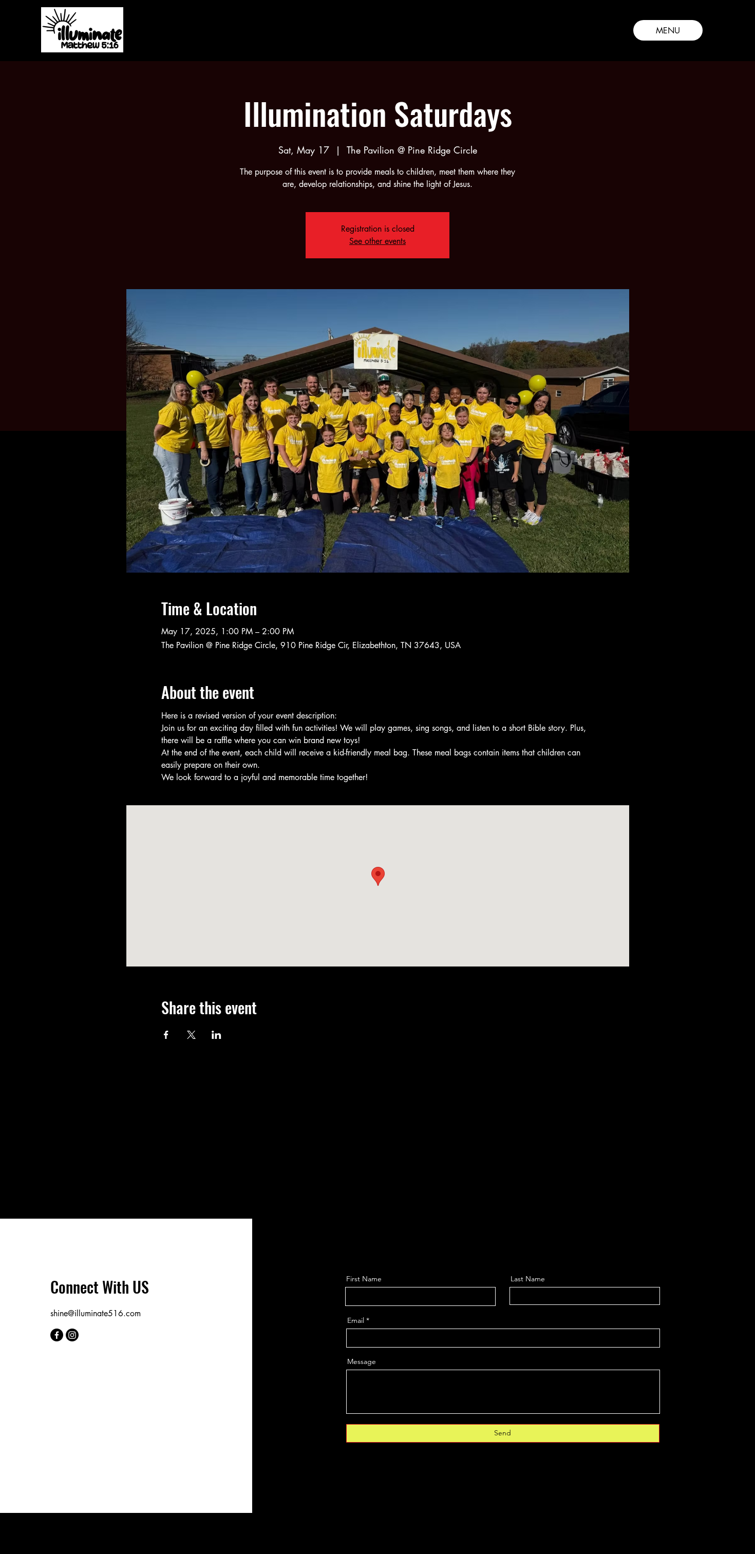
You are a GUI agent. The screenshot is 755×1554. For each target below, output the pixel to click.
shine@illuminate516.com (95, 1313)
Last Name (528, 1278)
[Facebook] (56, 1335)
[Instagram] (72, 1335)
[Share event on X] (191, 1035)
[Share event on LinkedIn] (216, 1035)
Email (355, 1320)
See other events (377, 241)
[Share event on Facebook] (166, 1035)
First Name (364, 1278)
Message (361, 1361)
